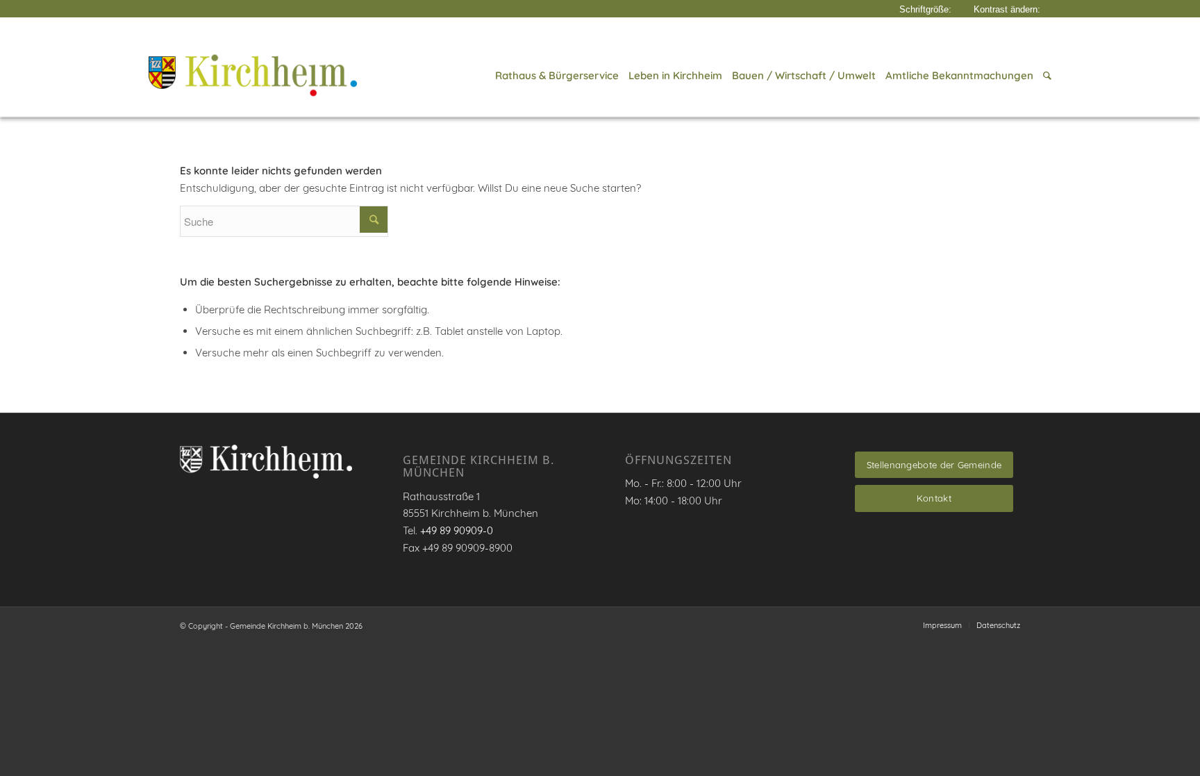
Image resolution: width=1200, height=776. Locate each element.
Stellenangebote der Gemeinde (934, 464)
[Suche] (1044, 76)
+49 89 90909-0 (456, 530)
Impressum (942, 625)
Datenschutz (998, 625)
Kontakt (934, 498)
